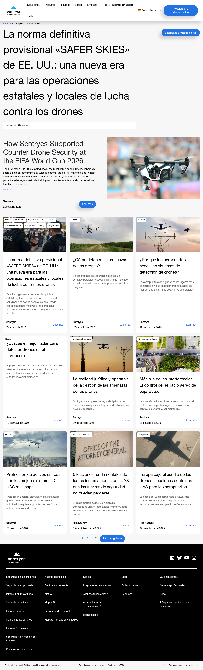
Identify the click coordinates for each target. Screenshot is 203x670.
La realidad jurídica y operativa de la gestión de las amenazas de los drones (101, 385)
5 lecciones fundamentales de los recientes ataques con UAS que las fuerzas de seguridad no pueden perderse (101, 484)
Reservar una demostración (181, 11)
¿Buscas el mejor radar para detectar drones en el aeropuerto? (32, 350)
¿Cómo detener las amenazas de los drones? (100, 263)
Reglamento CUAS (36, 220)
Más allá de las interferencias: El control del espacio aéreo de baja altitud (168, 385)
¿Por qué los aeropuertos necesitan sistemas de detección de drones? (163, 266)
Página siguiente (112, 538)
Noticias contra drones (14, 220)
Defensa (8, 435)
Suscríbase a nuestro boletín (181, 33)
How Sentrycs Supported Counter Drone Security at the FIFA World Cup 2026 (44, 153)
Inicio (6, 24)
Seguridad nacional (13, 226)
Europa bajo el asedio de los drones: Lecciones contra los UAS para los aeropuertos (166, 481)
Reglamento (54, 226)
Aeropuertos (143, 435)
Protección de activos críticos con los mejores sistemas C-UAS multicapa (33, 481)
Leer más (89, 205)
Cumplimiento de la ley (34, 226)
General (7, 190)
